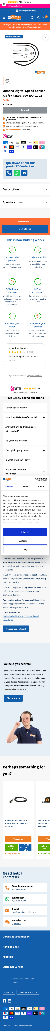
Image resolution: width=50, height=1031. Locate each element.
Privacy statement (25, 1026)
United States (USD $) (25, 992)
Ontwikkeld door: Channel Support (23, 980)
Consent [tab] (9, 486)
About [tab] (41, 486)
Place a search (13, 698)
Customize (24, 541)
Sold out (25, 110)
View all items (25, 228)
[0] (44, 17)
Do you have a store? (16, 440)
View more (18, 839)
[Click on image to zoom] (45, 37)
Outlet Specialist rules (17, 407)
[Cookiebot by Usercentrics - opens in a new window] (35, 479)
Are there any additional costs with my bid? (21, 429)
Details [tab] (25, 486)
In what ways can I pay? (17, 460)
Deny (25, 549)
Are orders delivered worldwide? (16, 472)
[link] (18, 820)
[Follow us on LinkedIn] (9, 1001)
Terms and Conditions (10, 1026)
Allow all (25, 532)
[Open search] (32, 17)
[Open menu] (4, 18)
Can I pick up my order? (17, 450)
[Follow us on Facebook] (4, 1001)
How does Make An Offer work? (21, 417)
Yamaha (6, 100)
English (6, 992)
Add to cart (11, 847)
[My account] (38, 17)
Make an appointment (16, 628)
